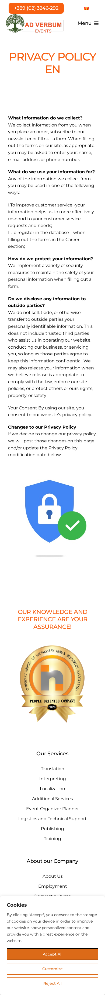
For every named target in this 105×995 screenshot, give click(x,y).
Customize (52, 968)
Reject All (52, 983)
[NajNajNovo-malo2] (34, 15)
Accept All (52, 954)
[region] (52, 945)
